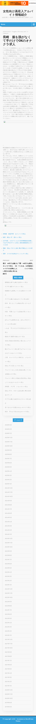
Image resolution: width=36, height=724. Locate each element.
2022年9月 (8, 601)
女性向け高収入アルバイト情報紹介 (18, 13)
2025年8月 (8, 454)
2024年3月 (8, 526)
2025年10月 (9, 446)
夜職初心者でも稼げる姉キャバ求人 (16, 282)
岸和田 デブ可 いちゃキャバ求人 (16, 386)
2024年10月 (9, 496)
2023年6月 (8, 564)
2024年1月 (8, 534)
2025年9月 (8, 450)
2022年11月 (8, 593)
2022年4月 (8, 623)
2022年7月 (8, 610)
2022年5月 (8, 618)
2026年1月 (8, 433)
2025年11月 (8, 442)
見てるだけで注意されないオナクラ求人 (18, 407)
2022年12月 (8, 589)
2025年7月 (8, 458)
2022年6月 (8, 614)
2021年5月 (8, 669)
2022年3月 (8, 627)
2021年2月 (8, 681)
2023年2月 (8, 580)
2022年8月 (8, 606)
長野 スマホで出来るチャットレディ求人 (15, 254)
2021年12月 (8, 639)
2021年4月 (8, 673)
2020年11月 (9, 694)
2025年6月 (8, 463)
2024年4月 (8, 522)
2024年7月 (8, 509)
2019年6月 (8, 702)
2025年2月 (8, 479)
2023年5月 (8, 568)
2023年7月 (8, 559)
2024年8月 (8, 505)
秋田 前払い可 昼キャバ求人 (12, 237)
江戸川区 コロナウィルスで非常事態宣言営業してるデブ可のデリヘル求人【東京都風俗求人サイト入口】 (17, 243)
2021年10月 (9, 648)
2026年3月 (8, 425)
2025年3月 (8, 475)
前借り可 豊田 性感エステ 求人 (15, 336)
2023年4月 (8, 572)
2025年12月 (8, 437)
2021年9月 (8, 652)
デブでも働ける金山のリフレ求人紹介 (17, 299)
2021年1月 (8, 686)
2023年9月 (8, 551)
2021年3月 (8, 677)
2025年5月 (8, 467)
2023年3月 (8, 576)
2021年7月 (8, 660)
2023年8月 (8, 555)
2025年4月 (8, 471)
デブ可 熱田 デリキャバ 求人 (14, 286)
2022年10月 (9, 597)
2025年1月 (8, 484)
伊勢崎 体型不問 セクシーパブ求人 (14, 234)
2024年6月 (8, 513)
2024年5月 (8, 517)
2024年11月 (9, 492)
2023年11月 (8, 543)
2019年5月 (8, 707)
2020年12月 (9, 690)
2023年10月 (9, 547)
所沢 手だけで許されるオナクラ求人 (17, 411)
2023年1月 (8, 585)
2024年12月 (9, 488)
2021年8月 (8, 656)
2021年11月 (8, 644)
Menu (3, 24)
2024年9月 (8, 501)
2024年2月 (8, 530)
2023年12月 (8, 538)
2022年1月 (8, 635)
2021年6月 (8, 665)
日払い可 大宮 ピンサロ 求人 (14, 366)
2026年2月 (8, 429)
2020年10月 (9, 698)
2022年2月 (8, 631)
